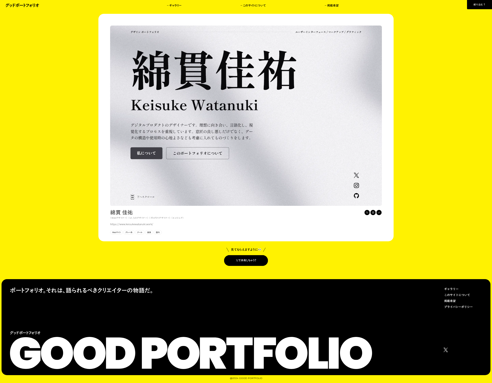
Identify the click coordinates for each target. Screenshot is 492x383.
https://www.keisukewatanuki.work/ (131, 224)
